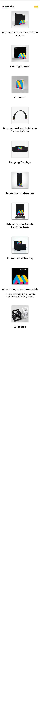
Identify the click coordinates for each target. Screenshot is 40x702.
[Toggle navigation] (36, 6)
